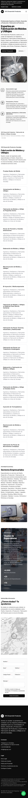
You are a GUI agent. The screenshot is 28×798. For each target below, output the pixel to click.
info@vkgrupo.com (6, 749)
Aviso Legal (4, 758)
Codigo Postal (7, 674)
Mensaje (5, 681)
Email (5, 668)
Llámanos (21, 51)
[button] (14, 636)
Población (18, 674)
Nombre (5, 661)
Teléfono (17, 668)
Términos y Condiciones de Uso (9, 766)
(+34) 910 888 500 (6, 747)
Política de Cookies (6, 761)
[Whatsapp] (23, 793)
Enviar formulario (14, 695)
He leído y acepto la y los (15, 690)
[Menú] (26, 12)
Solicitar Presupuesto (7, 51)
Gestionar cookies (16, 6)
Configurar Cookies (6, 768)
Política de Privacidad (6, 763)
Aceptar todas (4, 6)
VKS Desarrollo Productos (12, 11)
